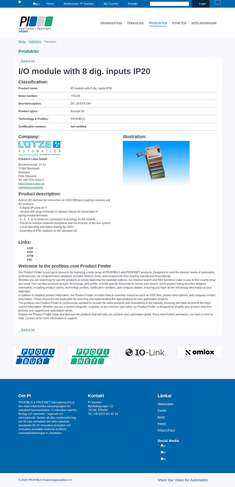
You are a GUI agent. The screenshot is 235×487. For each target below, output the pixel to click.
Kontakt (132, 3)
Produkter (158, 23)
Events (162, 410)
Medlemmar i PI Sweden (79, 3)
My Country (111, 3)
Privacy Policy (166, 430)
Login (202, 3)
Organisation (111, 23)
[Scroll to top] (230, 482)
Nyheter (179, 23)
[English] (218, 2)
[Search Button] (147, 4)
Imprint (162, 423)
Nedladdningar (204, 23)
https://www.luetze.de (31, 183)
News (50, 3)
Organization (165, 403)
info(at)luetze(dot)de (30, 187)
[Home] (94, 16)
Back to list (28, 60)
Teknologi (135, 23)
